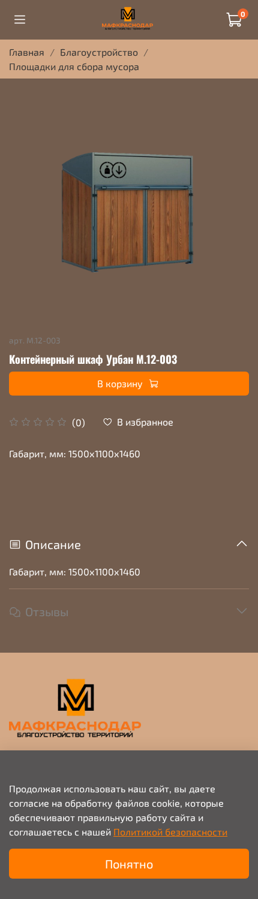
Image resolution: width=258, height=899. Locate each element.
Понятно (129, 863)
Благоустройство (99, 52)
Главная (26, 52)
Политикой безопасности (170, 831)
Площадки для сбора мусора (74, 66)
